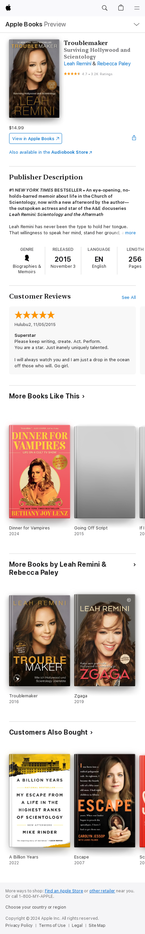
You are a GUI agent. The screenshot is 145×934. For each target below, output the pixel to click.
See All (129, 297)
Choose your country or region (35, 907)
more (130, 232)
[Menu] (137, 8)
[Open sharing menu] (133, 138)
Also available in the (48, 152)
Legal (77, 925)
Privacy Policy (19, 925)
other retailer (102, 891)
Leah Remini (77, 64)
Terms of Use (52, 925)
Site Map (97, 925)
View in (33, 138)
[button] (104, 8)
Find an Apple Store (64, 891)
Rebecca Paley (114, 64)
